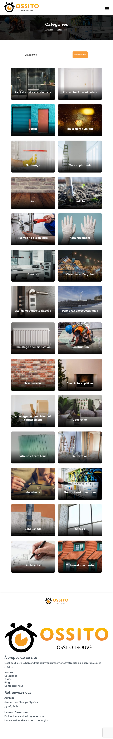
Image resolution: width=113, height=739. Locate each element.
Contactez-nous (86, 610)
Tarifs (53, 610)
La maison (49, 30)
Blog (66, 610)
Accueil (16, 610)
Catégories (35, 610)
